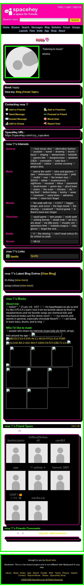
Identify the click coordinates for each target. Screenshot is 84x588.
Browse (15, 27)
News (15, 573)
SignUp (77, 7)
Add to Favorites (56, 109)
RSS (51, 573)
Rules (22, 573)
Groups (76, 27)
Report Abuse (34, 575)
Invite (40, 30)
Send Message (17, 114)
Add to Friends (17, 109)
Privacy (65, 573)
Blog (47, 27)
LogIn (68, 7)
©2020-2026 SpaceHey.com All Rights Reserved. (42, 580)
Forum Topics (31, 92)
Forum (66, 27)
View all (43, 533)
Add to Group (16, 123)
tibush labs (51, 560)
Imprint (74, 573)
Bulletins (56, 27)
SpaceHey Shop (58, 575)
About (62, 30)
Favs (32, 30)
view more (21, 280)
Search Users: (11, 19)
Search (75, 20)
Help (60, 7)
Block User (53, 119)
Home (6, 27)
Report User (53, 123)
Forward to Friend (57, 114)
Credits (44, 573)
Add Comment (57, 533)
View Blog (48, 273)
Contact (22, 575)
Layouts (23, 30)
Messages (37, 27)
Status (45, 575)
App (46, 30)
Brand (36, 573)
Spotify (14, 256)
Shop (54, 30)
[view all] (76, 426)
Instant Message (18, 119)
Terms (58, 573)
